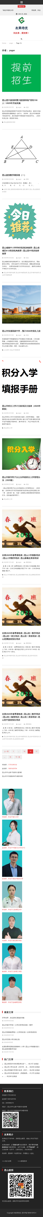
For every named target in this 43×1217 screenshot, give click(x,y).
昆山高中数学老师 (33, 272)
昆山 (30, 189)
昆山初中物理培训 (21, 736)
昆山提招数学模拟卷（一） (14, 175)
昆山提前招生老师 (18, 739)
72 (10, 757)
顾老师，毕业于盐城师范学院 (12, 1002)
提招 (24, 189)
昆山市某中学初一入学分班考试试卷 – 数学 (17, 1025)
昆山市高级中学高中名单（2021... (16, 1070)
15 (24, 751)
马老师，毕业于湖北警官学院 (12, 940)
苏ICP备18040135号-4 (29, 1213)
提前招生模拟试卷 (16, 189)
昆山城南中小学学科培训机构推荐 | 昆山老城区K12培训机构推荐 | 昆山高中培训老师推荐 (21, 251)
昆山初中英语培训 (21, 655)
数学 (27, 189)
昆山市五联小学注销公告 (11, 1039)
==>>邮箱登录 (22, 1161)
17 (36, 751)
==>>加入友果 (6, 1161)
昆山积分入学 (8, 428)
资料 (27, 179)
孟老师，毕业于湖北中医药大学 (12, 879)
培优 (8, 189)
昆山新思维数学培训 (22, 575)
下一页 (18, 757)
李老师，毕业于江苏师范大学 (21, 10)
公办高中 (7, 350)
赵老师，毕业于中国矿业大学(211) (13, 848)
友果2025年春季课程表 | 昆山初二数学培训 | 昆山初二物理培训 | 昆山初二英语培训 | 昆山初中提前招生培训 (21, 717)
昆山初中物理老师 (21, 272)
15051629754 (12, 768)
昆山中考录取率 (15, 350)
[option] (21, 10)
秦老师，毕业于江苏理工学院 (12, 971)
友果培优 (21, 27)
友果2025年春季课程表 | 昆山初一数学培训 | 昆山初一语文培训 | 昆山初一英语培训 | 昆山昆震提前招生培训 (21, 636)
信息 (27, 107)
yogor (19, 107)
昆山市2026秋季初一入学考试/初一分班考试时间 (19, 1032)
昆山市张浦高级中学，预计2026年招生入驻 (21, 331)
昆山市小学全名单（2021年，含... (16, 1067)
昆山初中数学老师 (9, 272)
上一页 (6, 751)
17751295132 (12, 765)
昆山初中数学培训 (9, 655)
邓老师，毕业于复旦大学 (10, 817)
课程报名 (29, 562)
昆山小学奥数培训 (9, 575)
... (5, 1076)
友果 (5, 189)
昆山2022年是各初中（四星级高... (16, 1073)
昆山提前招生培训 (9, 122)
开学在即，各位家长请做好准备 (13, 1018)
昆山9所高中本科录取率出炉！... (15, 1064)
